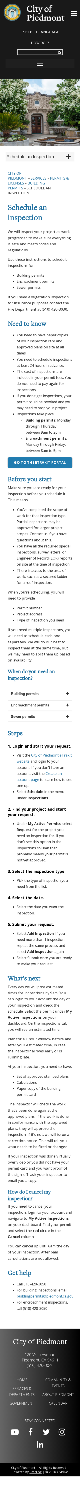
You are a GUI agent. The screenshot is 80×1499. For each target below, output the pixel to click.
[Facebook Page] (30, 1432)
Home (22, 1379)
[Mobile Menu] (74, 14)
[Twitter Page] (46, 1432)
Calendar (58, 1403)
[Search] (59, 53)
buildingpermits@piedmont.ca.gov (45, 1296)
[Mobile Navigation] (40, 63)
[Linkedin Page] (40, 1444)
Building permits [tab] (25, 694)
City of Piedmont (17, 176)
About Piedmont (58, 1394)
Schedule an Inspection (30, 156)
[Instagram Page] (62, 1432)
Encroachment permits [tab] (30, 705)
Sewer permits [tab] (23, 717)
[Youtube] (14, 1432)
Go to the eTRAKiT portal (40, 462)
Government (22, 1403)
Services (38, 178)
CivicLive (36, 1472)
